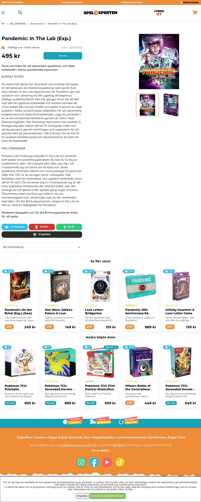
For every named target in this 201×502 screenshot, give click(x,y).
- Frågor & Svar (57, 437)
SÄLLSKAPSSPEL (18, 24)
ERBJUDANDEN (191, 2)
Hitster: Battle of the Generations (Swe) (137, 389)
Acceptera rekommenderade (107, 496)
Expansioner (37, 24)
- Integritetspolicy (102, 437)
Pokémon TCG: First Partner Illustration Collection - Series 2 (100, 389)
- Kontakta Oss (79, 437)
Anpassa (82, 496)
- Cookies (39, 437)
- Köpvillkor (24, 437)
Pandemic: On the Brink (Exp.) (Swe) (18, 311)
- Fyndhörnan (156, 437)
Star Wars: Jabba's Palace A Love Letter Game (58, 313)
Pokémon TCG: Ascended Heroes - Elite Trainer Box (59, 389)
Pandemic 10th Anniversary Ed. (137, 311)
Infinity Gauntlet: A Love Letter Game (180, 311)
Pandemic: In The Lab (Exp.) (62, 24)
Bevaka (63, 56)
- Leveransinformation (130, 437)
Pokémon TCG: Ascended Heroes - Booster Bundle (180, 389)
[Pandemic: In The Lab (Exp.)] (147, 105)
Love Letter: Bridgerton (94, 311)
